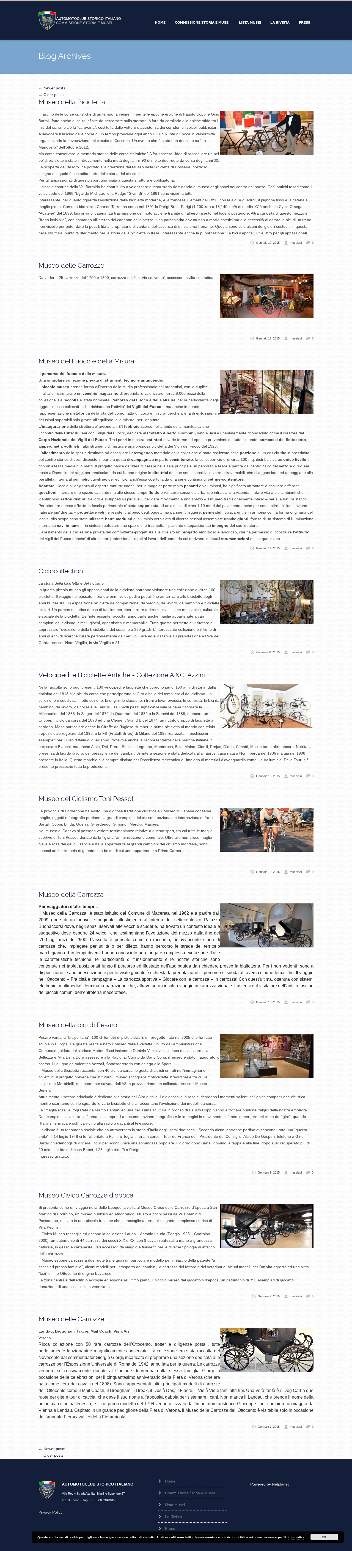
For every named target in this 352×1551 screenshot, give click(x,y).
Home (160, 22)
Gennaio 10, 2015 (268, 776)
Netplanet (280, 1484)
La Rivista (280, 22)
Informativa (296, 1537)
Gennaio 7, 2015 (269, 1296)
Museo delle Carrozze (71, 265)
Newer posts (51, 88)
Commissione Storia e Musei (202, 22)
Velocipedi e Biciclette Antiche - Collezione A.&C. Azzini (121, 675)
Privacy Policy (50, 1512)
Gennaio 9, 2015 (269, 1172)
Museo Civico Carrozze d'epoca (85, 1195)
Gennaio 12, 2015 (268, 242)
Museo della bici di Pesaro (77, 1025)
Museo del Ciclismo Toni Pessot (86, 799)
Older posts (51, 94)
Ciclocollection (60, 571)
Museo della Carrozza (71, 894)
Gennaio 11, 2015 (268, 652)
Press (304, 22)
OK (324, 1536)
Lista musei (250, 22)
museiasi (296, 242)
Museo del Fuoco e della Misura (86, 361)
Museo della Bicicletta (71, 102)
